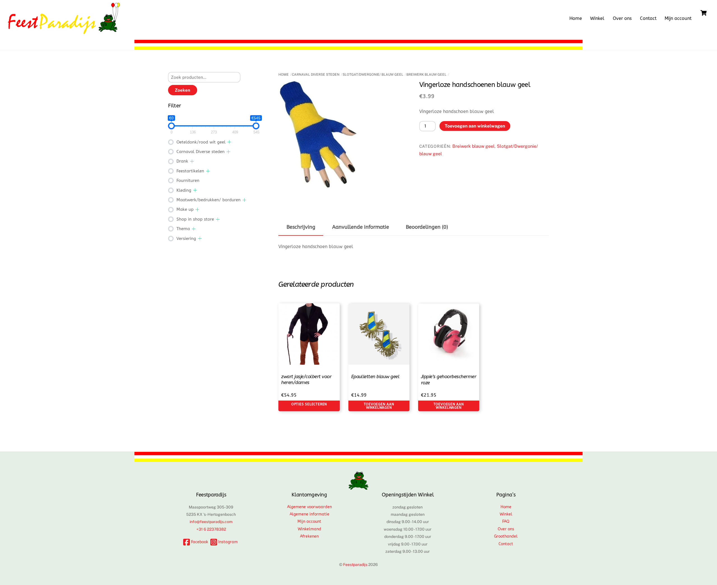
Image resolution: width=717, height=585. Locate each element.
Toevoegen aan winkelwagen (475, 126)
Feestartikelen (190, 171)
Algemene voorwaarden (309, 507)
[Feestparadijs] (64, 31)
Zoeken (182, 90)
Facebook (199, 542)
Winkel (597, 18)
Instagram (227, 542)
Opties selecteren (309, 404)
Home (575, 18)
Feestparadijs (355, 564)
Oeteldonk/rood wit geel (200, 142)
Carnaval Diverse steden (315, 75)
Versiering (186, 238)
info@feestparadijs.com (211, 521)
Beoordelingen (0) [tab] (427, 227)
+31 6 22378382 (211, 529)
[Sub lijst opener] (229, 142)
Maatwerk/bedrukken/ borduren (208, 199)
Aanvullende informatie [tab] (360, 227)
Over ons (622, 18)
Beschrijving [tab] (301, 227)
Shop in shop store (195, 219)
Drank (182, 161)
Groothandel (506, 536)
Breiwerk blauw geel (426, 75)
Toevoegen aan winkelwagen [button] (379, 406)
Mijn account (678, 18)
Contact (648, 18)
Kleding (183, 190)
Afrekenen (309, 536)
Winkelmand (309, 529)
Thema (183, 228)
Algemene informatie (309, 514)
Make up (185, 209)
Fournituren (187, 180)
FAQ (505, 521)
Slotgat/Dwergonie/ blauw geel (373, 75)
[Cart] (703, 13)
